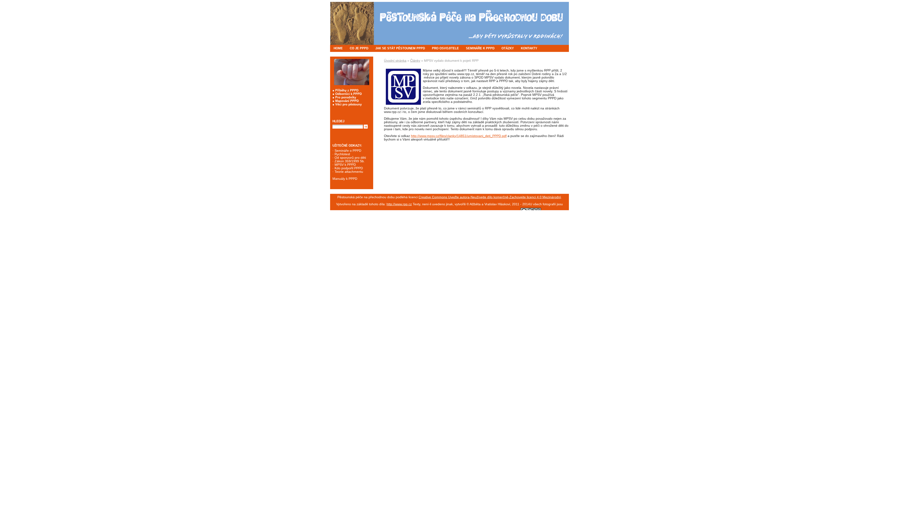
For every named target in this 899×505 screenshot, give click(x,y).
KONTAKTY (529, 48)
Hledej (338, 121)
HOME (338, 48)
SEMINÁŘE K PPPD (480, 48)
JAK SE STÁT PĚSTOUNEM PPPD (400, 48)
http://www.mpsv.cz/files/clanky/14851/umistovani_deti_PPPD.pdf (459, 136)
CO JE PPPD (359, 48)
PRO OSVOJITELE (445, 48)
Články (415, 60)
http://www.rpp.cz (399, 204)
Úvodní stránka (395, 60)
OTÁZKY (507, 48)
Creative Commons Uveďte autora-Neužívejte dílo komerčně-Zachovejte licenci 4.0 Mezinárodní (490, 197)
